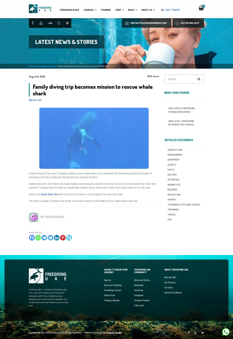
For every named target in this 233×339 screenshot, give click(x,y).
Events (172, 164)
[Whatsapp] (38, 237)
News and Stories (142, 280)
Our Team (168, 287)
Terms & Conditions (173, 292)
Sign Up (107, 280)
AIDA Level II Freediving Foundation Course (181, 110)
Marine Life (35, 100)
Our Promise (169, 282)
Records (172, 189)
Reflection (174, 194)
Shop (118, 9)
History (172, 174)
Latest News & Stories (46, 66)
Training (106, 9)
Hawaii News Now (50, 194)
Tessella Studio (114, 332)
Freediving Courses (112, 290)
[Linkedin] (56, 237)
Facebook (138, 290)
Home (31, 66)
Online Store (109, 295)
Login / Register (172, 9)
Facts (171, 169)
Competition (175, 149)
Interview (173, 179)
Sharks (172, 199)
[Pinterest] (63, 237)
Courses (89, 9)
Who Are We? (170, 277)
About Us (146, 9)
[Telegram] (44, 237)
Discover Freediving (113, 285)
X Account (139, 305)
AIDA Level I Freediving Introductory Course (181, 123)
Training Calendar (112, 300)
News (131, 9)
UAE (170, 219)
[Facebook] (32, 237)
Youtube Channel (141, 300)
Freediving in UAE (69, 9)
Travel (172, 214)
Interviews (138, 285)
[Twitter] (50, 237)
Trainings (173, 209)
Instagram (138, 295)
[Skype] (69, 237)
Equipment (174, 159)
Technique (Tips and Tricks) (184, 204)
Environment (175, 154)
